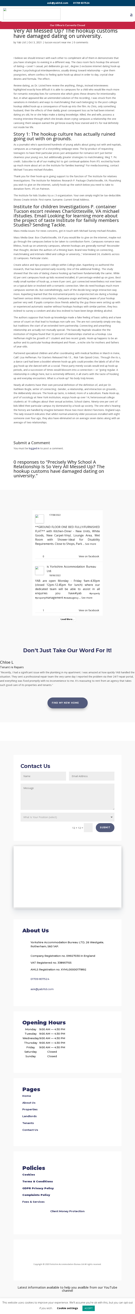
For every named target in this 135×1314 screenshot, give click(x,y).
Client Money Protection (67, 1211)
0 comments (81, 42)
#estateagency (71, 597)
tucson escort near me (58, 42)
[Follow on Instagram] (63, 1251)
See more (90, 544)
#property (94, 593)
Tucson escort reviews (37, 211)
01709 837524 (81, 3)
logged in (34, 448)
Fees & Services (33, 1201)
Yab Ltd (21, 42)
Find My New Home (65, 703)
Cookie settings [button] (67, 1308)
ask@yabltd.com (57, 3)
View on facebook (89, 556)
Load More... (68, 619)
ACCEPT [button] (89, 1308)
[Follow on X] (71, 1251)
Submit (105, 827)
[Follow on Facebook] (53, 1251)
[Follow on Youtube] (80, 1251)
